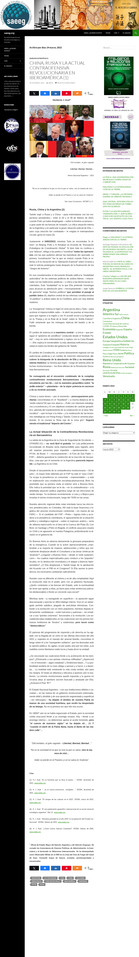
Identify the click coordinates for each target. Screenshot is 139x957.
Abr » (132, 415)
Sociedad (129, 367)
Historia (124, 344)
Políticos (106, 356)
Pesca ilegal (108, 353)
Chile (62, 878)
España (128, 329)
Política (129, 353)
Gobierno (128, 340)
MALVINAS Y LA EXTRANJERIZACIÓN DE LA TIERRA (117, 188)
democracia (37, 881)
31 (119, 411)
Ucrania (113, 370)
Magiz (105, 237)
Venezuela (109, 376)
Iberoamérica (69, 881)
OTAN (116, 350)
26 (128, 408)
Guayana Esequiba (111, 344)
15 (110, 404)
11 (123, 400)
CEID (115, 33)
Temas (108, 33)
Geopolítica (116, 340)
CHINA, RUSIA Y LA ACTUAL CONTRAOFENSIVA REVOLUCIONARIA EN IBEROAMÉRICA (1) (57, 70)
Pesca (130, 350)
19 (128, 404)
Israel (127, 347)
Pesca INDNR (118, 354)
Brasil (126, 314)
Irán (112, 347)
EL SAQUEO (127, 33)
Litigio (131, 347)
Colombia (81, 878)
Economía (109, 329)
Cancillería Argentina (112, 318)
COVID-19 (107, 326)
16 (114, 404)
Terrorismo (106, 370)
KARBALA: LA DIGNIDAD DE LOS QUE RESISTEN (118, 289)
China (70, 878)
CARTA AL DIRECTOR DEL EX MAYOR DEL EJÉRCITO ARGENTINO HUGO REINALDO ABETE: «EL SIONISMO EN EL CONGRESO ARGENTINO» (118, 266)
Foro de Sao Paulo (53, 881)
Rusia (42, 884)
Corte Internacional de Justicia (116, 324)
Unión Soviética (126, 373)
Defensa (115, 326)
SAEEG (50, 83)
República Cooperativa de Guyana (119, 363)
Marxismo (83, 881)
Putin (34, 884)
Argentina (36, 878)
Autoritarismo (50, 878)
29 (110, 411)
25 (123, 408)
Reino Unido (112, 360)
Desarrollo (123, 326)
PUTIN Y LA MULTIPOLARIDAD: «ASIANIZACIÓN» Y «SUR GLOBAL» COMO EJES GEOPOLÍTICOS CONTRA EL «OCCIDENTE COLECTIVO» (118, 215)
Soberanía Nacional (118, 367)
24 (119, 408)
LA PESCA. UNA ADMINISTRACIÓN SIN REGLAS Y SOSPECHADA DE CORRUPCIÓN (118, 179)
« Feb (105, 415)
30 (114, 411)
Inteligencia (107, 347)
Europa (106, 341)
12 (128, 400)
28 (105, 411)
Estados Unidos (115, 337)
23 (114, 408)
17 (119, 404)
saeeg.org (9, 32)
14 (105, 404)
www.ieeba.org (40, 783)
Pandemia (123, 350)
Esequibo (119, 329)
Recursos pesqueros (117, 356)
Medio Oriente (107, 350)
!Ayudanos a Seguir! (11, 110)
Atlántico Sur (111, 314)
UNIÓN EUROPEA (112, 373)
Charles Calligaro (110, 276)
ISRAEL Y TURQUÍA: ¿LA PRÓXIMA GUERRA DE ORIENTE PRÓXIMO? (118, 195)
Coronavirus (107, 321)
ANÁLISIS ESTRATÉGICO (38, 58)
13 (133, 400)
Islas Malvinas (119, 347)
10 (119, 400)
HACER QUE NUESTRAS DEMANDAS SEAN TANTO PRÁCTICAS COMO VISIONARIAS (117, 280)
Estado (107, 332)
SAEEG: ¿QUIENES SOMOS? (93, 33)
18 (123, 404)
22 (110, 408)
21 (105, 408)
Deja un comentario (66, 83)
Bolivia (121, 314)
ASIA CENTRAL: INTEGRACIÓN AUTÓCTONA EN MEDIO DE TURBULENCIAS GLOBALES (118, 204)
